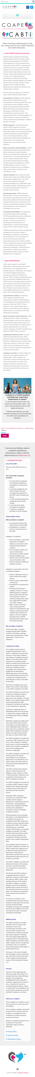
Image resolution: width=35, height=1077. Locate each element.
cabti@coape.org (24, 455)
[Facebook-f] (27, 7)
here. (7, 469)
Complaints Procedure (15, 460)
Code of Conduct (13, 1035)
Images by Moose (22, 1073)
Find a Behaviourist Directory (14, 428)
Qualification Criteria (14, 1039)
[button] (34, 2)
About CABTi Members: (12, 261)
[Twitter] (31, 7)
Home (3, 428)
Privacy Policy (12, 1031)
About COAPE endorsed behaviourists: (17, 53)
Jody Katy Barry (29, 428)
